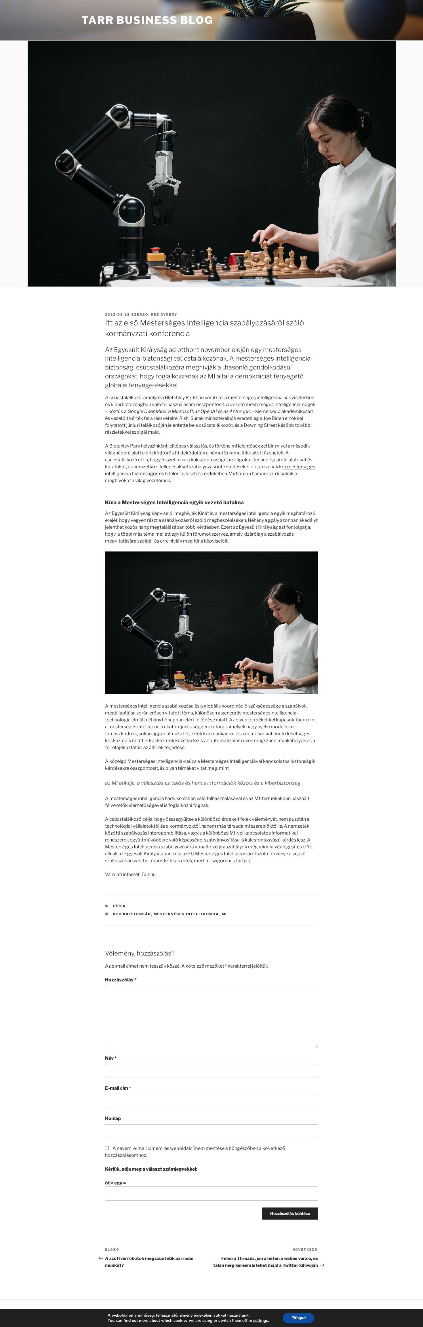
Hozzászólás (121, 980)
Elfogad (298, 1318)
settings (260, 1320)
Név (111, 1058)
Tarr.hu (148, 874)
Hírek (119, 906)
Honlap (113, 1118)
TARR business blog (147, 20)
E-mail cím (118, 1088)
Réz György (164, 314)
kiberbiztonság (132, 914)
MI (224, 914)
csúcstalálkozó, (125, 397)
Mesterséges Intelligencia (186, 914)
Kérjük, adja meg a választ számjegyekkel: (151, 1169)
